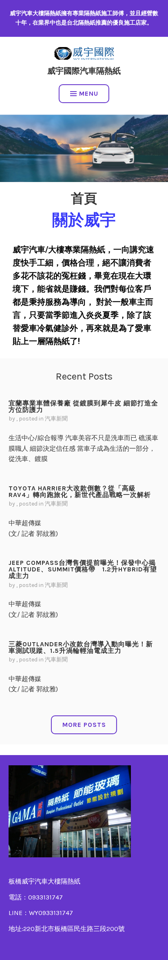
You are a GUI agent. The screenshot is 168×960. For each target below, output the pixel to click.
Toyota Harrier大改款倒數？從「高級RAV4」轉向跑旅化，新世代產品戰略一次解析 (80, 491)
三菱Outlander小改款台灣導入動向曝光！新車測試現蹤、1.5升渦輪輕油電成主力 (81, 647)
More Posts (84, 724)
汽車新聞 (56, 418)
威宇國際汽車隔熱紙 (84, 71)
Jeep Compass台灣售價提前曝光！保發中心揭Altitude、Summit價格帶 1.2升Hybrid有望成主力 (83, 569)
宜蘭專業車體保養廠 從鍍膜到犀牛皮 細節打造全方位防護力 (83, 406)
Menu (88, 93)
